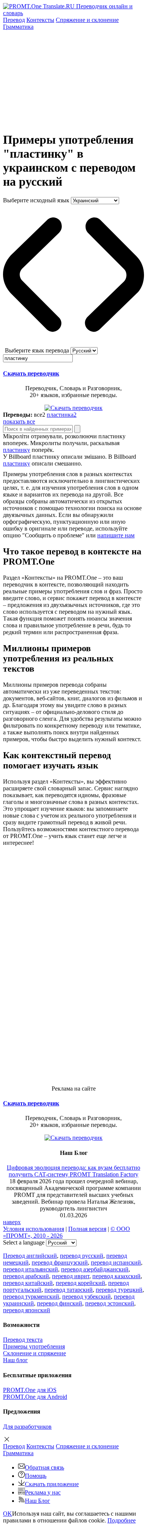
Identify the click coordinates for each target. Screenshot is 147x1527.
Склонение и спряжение (34, 1353)
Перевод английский (30, 1255)
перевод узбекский (86, 1296)
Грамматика (18, 26)
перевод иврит (70, 1276)
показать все (19, 421)
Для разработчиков (27, 1426)
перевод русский (81, 1255)
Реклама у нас (43, 1492)
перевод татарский (68, 1289)
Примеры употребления (34, 1346)
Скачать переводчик (31, 373)
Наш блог (15, 1360)
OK (7, 1513)
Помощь (35, 1476)
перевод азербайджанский (95, 1269)
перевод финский (59, 1303)
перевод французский (60, 1262)
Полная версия (87, 1229)
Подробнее (121, 1520)
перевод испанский (116, 1262)
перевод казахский (116, 1276)
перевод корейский (80, 1283)
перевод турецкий (119, 1289)
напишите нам (116, 535)
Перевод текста (23, 1339)
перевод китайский (28, 1283)
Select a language (23, 1242)
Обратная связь (44, 1467)
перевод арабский (26, 1276)
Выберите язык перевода (37, 350)
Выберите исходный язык (36, 200)
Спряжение (87, 20)
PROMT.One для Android (35, 1397)
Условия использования (33, 1229)
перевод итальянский (30, 1269)
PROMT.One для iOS (30, 1390)
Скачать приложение (52, 1484)
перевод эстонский (109, 1303)
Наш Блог (37, 1501)
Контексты (40, 20)
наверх (12, 1222)
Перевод (14, 20)
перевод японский (26, 1310)
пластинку (16, 450)
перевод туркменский (31, 1296)
